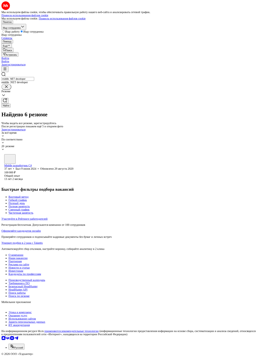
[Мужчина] (10, 159)
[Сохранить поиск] (4, 101)
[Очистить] (6, 87)
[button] (5, 58)
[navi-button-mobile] (4, 69)
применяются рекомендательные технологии (71, 331)
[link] (7, 50)
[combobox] (17, 79)
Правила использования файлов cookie (62, 18)
